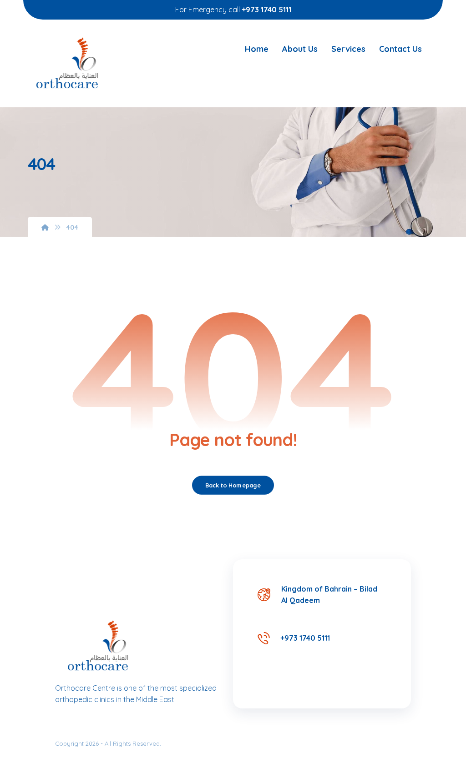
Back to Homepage (233, 485)
